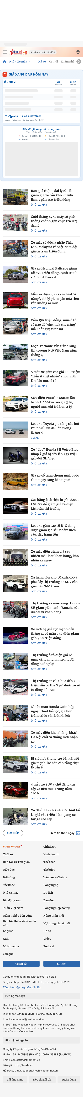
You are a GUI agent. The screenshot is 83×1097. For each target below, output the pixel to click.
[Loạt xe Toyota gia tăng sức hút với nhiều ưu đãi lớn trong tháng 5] (15, 430)
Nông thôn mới (53, 915)
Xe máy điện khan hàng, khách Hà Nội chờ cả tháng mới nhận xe (55, 737)
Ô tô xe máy (10, 892)
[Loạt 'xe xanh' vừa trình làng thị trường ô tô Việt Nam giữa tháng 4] (15, 352)
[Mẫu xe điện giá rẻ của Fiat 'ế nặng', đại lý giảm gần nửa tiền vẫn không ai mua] (15, 300)
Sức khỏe (9, 885)
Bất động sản (12, 900)
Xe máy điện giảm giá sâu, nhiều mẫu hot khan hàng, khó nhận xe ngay (55, 556)
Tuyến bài (21, 964)
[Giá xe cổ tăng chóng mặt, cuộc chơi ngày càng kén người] (15, 481)
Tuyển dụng (68, 1079)
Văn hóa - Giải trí (55, 877)
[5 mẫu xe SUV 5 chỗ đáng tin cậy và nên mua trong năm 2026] (15, 790)
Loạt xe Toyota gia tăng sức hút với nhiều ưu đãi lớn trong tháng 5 (55, 428)
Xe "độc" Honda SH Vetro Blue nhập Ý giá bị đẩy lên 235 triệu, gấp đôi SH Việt (55, 454)
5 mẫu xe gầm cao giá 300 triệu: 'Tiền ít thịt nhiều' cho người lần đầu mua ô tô (55, 376)
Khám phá (67, 61)
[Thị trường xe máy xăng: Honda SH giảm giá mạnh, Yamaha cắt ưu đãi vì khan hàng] (15, 609)
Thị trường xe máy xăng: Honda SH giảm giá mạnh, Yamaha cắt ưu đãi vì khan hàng (55, 607)
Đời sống (9, 877)
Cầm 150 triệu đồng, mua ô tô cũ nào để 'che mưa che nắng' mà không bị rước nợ (53, 324)
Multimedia (11, 946)
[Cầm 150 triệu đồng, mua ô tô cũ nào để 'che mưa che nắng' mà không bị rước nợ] (15, 326)
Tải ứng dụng (15, 1079)
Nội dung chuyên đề (56, 923)
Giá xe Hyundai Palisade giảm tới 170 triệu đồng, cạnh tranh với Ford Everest (54, 272)
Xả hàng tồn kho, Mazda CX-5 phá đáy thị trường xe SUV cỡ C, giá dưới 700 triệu (55, 581)
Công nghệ (50, 885)
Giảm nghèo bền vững (18, 915)
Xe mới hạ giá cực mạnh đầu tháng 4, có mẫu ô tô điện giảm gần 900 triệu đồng (55, 633)
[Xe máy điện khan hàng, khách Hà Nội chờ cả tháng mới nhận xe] (15, 739)
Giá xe (42, 61)
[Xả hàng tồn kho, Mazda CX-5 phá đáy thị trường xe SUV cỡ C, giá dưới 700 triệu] (15, 583)
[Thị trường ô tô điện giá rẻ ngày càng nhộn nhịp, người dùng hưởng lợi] (15, 661)
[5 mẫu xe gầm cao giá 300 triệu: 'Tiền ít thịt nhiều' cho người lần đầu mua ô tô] (15, 378)
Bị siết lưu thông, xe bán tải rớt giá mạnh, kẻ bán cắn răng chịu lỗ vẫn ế (55, 763)
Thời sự (8, 854)
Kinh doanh (51, 854)
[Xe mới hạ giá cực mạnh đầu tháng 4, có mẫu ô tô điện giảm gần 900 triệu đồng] (15, 635)
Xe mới (53, 61)
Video (47, 938)
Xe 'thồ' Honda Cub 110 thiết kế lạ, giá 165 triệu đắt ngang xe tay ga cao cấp (55, 814)
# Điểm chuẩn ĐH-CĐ (43, 52)
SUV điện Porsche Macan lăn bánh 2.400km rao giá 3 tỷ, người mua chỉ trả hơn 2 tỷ (53, 402)
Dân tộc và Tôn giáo (16, 862)
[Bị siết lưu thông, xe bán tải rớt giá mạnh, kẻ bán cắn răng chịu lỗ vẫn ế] (15, 764)
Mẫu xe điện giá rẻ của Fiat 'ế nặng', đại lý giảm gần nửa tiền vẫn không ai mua (55, 298)
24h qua (8, 954)
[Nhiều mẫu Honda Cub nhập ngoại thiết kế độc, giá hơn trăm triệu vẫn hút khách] (15, 713)
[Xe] (15, 455)
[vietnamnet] (18, 53)
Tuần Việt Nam (13, 908)
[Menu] (5, 52)
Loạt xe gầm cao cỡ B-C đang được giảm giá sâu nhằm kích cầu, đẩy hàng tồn (53, 530)
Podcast (48, 946)
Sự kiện (61, 964)
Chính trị (49, 846)
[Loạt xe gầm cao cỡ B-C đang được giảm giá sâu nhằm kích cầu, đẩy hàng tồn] (15, 531)
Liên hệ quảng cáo (16, 1040)
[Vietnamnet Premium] (12, 848)
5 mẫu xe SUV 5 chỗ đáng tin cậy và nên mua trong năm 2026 (53, 788)
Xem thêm (13, 833)
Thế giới (49, 869)
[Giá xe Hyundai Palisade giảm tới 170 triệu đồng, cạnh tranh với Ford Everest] (15, 274)
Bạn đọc (48, 900)
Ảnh (5, 938)
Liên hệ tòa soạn (15, 996)
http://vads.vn (23, 1065)
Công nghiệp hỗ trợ (56, 908)
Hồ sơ (47, 931)
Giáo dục (8, 869)
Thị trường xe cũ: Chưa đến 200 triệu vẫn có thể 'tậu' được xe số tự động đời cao (55, 685)
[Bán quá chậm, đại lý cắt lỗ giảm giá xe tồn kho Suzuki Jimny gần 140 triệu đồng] (15, 197)
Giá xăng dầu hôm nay (28, 74)
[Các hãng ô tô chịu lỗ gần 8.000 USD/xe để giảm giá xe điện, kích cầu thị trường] (15, 506)
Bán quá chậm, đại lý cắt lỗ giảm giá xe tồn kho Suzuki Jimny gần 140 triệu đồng (52, 195)
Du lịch (48, 892)
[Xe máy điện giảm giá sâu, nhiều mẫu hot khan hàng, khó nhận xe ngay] (15, 557)
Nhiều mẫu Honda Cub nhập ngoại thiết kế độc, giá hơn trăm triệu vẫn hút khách (52, 711)
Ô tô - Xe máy (18, 61)
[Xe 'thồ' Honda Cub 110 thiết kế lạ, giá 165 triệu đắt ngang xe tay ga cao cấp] (15, 816)
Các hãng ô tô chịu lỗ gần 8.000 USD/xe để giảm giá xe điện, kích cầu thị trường (55, 504)
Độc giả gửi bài (42, 1079)
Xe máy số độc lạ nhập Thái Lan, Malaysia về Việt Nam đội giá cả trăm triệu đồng (54, 247)
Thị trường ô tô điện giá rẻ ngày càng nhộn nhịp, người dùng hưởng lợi (53, 659)
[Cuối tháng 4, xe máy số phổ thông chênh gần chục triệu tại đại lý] (15, 222)
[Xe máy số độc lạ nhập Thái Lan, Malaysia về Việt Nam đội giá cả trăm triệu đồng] (15, 248)
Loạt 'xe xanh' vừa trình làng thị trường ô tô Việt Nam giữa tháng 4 (54, 350)
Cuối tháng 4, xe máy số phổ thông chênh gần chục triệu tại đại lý (55, 221)
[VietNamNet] (4, 61)
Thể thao (49, 862)
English (8, 931)
